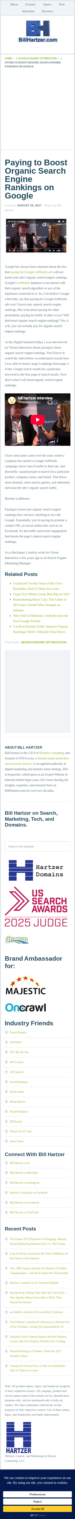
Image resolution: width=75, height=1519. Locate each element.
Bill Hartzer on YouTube (24, 1212)
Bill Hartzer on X (20, 1163)
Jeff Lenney (17, 1062)
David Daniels (18, 1032)
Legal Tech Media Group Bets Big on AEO (41, 594)
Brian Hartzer (18, 1101)
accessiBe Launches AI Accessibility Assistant (36, 1312)
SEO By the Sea (19, 1052)
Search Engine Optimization (37, 58)
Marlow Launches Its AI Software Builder (34, 1282)
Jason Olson (17, 1141)
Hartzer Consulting (51, 753)
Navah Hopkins (19, 1111)
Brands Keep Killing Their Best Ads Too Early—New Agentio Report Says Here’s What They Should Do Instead (38, 1297)
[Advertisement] (37, 108)
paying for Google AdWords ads (31, 272)
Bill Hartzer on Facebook (24, 1202)
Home (8, 58)
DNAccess (16, 1121)
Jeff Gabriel (17, 1072)
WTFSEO (16, 1042)
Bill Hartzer (37, 31)
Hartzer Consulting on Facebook (29, 1192)
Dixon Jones (17, 1091)
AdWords (23, 283)
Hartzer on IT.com (20, 1131)
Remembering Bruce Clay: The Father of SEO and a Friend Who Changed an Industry (40, 605)
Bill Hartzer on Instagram (25, 1182)
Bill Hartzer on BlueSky (24, 1172)
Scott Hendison (19, 1082)
